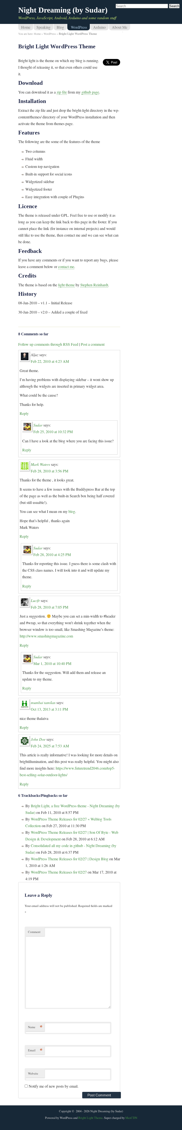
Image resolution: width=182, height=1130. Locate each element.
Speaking (43, 27)
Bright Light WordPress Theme (57, 46)
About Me (119, 27)
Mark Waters (40, 464)
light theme (66, 284)
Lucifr (35, 600)
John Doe (38, 739)
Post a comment (93, 344)
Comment (34, 932)
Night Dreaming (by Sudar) (63, 10)
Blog (60, 27)
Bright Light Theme (90, 1118)
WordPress (79, 27)
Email (35, 1050)
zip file (62, 92)
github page (90, 92)
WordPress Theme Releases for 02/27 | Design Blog (69, 858)
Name (35, 1027)
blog (71, 511)
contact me (66, 266)
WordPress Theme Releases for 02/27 (59, 872)
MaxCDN (131, 1118)
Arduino (99, 27)
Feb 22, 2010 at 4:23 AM (50, 361)
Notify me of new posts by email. (53, 1086)
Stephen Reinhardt (94, 284)
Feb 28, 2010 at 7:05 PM (49, 607)
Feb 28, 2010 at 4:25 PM (52, 554)
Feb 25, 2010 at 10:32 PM (53, 431)
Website (33, 1073)
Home (25, 27)
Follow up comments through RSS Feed (48, 344)
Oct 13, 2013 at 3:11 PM (49, 709)
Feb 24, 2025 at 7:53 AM (50, 745)
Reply (24, 413)
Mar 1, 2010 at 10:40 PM (52, 663)
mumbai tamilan (43, 702)
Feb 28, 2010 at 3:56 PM (49, 470)
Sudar (37, 424)
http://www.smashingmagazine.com (46, 635)
